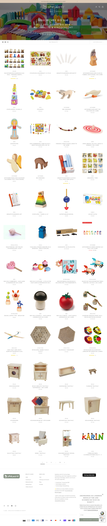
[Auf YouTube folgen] (12, 506)
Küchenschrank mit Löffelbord (40, 420)
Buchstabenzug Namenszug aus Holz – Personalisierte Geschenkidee (14, 74)
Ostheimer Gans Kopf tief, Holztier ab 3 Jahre (93, 110)
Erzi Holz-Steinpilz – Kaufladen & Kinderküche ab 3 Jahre (40, 316)
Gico (92, 451)
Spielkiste (66, 141)
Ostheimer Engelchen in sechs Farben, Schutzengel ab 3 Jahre (93, 74)
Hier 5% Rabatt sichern (91, 519)
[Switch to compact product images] (7, 42)
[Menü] (105, 511)
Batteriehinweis (29, 482)
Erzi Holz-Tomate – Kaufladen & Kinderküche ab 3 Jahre (67, 316)
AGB (27, 477)
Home (39, 11)
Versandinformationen (60, 500)
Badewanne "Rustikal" (67, 386)
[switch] (102, 520)
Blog (51, 11)
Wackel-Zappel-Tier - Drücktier (14, 315)
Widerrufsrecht (29, 486)
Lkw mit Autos (92, 214)
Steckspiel (40, 109)
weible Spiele (14, 245)
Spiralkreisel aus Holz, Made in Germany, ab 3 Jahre (93, 144)
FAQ (40, 477)
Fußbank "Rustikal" (92, 386)
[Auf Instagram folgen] (8, 506)
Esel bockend (66, 109)
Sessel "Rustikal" (40, 453)
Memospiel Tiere (92, 178)
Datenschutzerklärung (92, 510)
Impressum (28, 479)
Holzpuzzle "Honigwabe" (66, 349)
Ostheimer (92, 71)
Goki (40, 71)
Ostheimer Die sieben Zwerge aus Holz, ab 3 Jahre (92, 247)
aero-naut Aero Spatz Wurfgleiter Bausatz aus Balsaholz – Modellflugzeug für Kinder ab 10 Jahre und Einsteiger (14, 350)
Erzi (14, 279)
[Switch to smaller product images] (5, 42)
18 (60, 462)
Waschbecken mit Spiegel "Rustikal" (66, 454)
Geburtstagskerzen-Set (14, 214)
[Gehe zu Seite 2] (64, 462)
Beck (92, 141)
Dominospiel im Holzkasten (66, 247)
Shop (45, 11)
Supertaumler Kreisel (67, 214)
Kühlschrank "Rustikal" (92, 420)
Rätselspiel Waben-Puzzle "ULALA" (40, 350)
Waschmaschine (14, 386)
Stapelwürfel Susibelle (14, 109)
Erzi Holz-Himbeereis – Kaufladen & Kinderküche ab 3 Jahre (14, 282)
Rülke (14, 384)
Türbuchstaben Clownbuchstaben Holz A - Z (93, 454)
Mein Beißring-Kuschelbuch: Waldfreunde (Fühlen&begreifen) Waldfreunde (66, 282)
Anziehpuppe (14, 143)
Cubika (40, 212)
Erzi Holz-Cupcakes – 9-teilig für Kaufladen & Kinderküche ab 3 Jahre (40, 282)
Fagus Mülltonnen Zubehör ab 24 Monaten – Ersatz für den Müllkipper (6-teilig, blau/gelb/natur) (40, 247)
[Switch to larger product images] (2, 42)
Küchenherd (14, 420)
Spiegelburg (66, 279)
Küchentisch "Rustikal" (66, 420)
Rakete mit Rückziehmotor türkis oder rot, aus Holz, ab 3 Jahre (92, 282)
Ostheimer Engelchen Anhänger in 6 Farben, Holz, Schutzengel (14, 178)
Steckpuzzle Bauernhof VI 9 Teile (40, 73)
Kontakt (66, 11)
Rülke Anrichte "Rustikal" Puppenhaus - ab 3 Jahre (40, 387)
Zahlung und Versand (44, 479)
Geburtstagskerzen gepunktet (66, 73)
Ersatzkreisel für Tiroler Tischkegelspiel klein (14, 247)
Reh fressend (40, 178)
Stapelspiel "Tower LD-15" (40, 214)
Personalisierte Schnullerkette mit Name (66, 144)
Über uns (58, 11)
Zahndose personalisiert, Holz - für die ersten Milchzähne (92, 316)
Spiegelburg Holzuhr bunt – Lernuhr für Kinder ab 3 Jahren (93, 350)
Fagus (40, 245)
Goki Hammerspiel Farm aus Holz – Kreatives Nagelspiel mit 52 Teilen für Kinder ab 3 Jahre (40, 144)
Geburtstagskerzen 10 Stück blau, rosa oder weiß (66, 178)
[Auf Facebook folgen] (4, 506)
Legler (14, 71)
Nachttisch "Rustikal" (14, 453)
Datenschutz (29, 484)
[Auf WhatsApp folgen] (15, 506)
